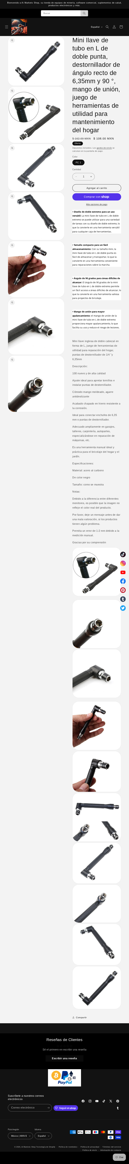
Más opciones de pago (96, 204)
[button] (6, 26)
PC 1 (78, 162)
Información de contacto (110, 1150)
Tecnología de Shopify (45, 1147)
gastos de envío (104, 148)
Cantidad (76, 169)
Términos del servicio (111, 1147)
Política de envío (89, 1150)
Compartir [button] (81, 1017)
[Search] (84, 13)
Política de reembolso (68, 1147)
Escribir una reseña (64, 1058)
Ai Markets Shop (28, 1147)
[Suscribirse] (48, 1107)
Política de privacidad (90, 1147)
